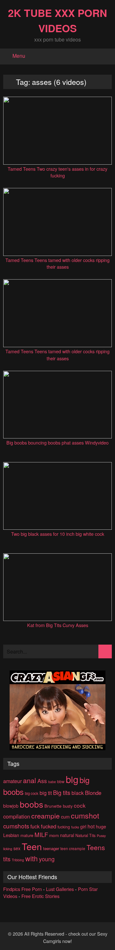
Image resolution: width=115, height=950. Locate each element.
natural (67, 835)
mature (26, 835)
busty (68, 806)
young (47, 859)
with (31, 858)
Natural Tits (85, 835)
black (78, 793)
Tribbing (18, 859)
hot (91, 826)
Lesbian (11, 835)
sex (16, 848)
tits (7, 859)
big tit (46, 793)
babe (52, 781)
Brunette (53, 806)
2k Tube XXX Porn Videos (57, 20)
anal (29, 780)
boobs (31, 804)
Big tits (61, 792)
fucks (75, 827)
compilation (16, 816)
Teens (96, 847)
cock (80, 805)
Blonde (93, 793)
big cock (31, 793)
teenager (51, 848)
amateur (12, 781)
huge (101, 826)
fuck (35, 826)
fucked (48, 826)
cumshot (85, 815)
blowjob (11, 806)
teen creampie (72, 848)
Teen (32, 846)
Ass (42, 781)
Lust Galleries (60, 889)
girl (83, 826)
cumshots (16, 825)
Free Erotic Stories (40, 896)
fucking (63, 826)
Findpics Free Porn (22, 889)
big (72, 779)
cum (65, 816)
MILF (41, 834)
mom (54, 835)
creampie (45, 815)
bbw (61, 781)
